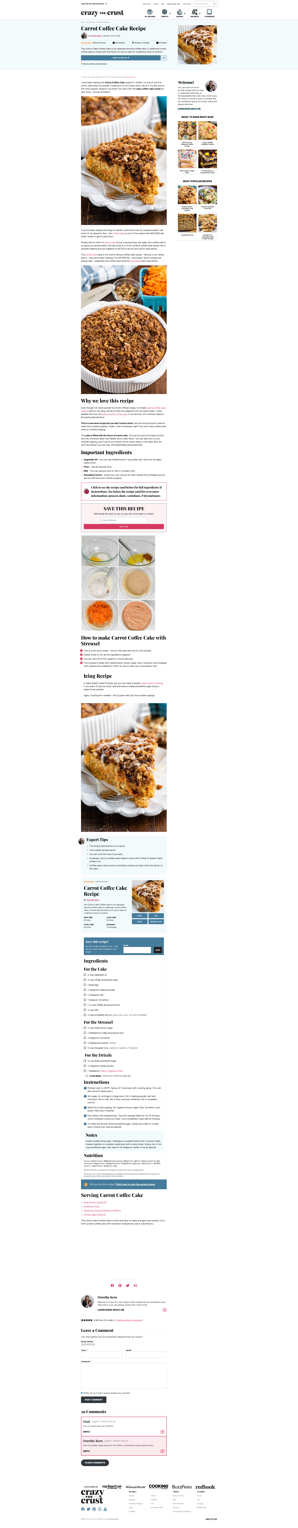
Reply (86, 1432)
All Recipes (150, 16)
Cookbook (209, 16)
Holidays (195, 16)
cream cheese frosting (152, 683)
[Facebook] (83, 1510)
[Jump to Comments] (164, 57)
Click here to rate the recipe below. (135, 1184)
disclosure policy (129, 77)
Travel (199, 1496)
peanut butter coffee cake (115, 414)
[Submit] (214, 3)
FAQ (162, 4)
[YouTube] (105, 1510)
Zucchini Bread (187, 235)
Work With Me (178, 1504)
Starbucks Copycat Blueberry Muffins (102, 1210)
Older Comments (95, 1462)
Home (83, 22)
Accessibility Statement (182, 1511)
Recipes (132, 1491)
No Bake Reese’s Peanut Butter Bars (207, 172)
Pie (152, 1504)
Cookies (154, 1500)
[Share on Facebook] (112, 1285)
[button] (82, 42)
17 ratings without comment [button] (128, 1320)
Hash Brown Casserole (95, 1202)
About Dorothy (178, 1496)
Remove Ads (156, 922)
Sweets (164, 16)
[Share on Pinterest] (120, 1285)
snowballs (135, 261)
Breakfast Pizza (91, 1206)
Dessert (132, 1496)
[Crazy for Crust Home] (102, 13)
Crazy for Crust (92, 1497)
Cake (131, 1507)
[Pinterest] (94, 1510)
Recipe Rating (87, 1341)
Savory (179, 16)
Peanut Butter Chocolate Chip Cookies (187, 208)
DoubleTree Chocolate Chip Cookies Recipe (207, 237)
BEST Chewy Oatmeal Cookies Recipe (187, 144)
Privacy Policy (113, 1519)
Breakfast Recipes (103, 22)
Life (198, 1500)
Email (126, 945)
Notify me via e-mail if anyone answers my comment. (106, 1393)
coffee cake (118, 233)
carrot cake (110, 242)
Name (84, 1350)
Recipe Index (91, 22)
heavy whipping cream (112, 1071)
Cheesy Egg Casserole (95, 1214)
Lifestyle (200, 1504)
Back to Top (211, 1519)
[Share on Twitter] (128, 1285)
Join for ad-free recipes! (92, 4)
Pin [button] (156, 916)
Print (139, 922)
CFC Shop (187, 4)
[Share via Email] (135, 1285)
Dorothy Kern (96, 36)
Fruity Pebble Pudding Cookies (207, 143)
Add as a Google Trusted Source (95, 64)
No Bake (132, 1511)
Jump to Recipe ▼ (120, 58)
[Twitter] (88, 1510)
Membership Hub (173, 4)
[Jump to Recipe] (123, 491)
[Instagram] (100, 1510)
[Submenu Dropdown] (170, 13)
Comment (86, 1361)
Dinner (153, 1496)
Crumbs (201, 1491)
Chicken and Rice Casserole (207, 207)
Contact (176, 1507)
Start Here (147, 4)
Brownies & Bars (157, 1507)
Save (139, 916)
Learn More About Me (111, 1310)
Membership (201, 1507)
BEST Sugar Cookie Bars (187, 172)
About (156, 4)
